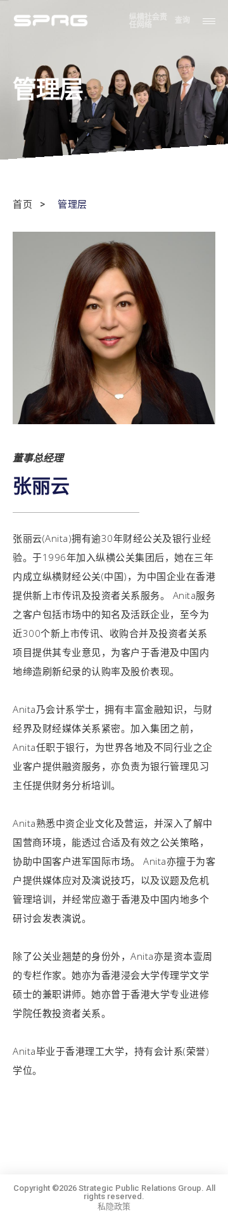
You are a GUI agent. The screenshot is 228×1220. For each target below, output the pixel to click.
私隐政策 (114, 1206)
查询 (182, 20)
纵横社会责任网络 (148, 20)
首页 (22, 205)
